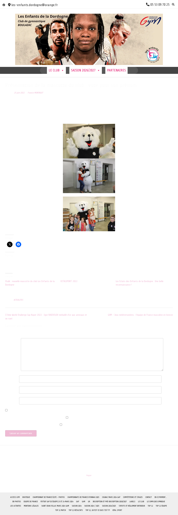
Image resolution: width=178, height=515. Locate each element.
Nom (8, 378)
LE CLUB (54, 70)
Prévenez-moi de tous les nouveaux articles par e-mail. (31, 426)
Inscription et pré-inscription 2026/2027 (110, 501)
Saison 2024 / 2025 (91, 506)
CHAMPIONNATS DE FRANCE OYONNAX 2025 (83, 497)
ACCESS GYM (15, 497)
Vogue (88, 475)
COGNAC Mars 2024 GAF (111, 497)
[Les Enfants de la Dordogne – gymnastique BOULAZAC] (89, 37)
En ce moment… (161, 497)
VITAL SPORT (117, 510)
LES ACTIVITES (15, 506)
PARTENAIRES (116, 70)
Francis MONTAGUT (35, 93)
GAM (83, 501)
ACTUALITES (18, 300)
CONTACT (148, 497)
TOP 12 (150, 506)
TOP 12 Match (60, 510)
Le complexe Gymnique (156, 501)
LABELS (132, 501)
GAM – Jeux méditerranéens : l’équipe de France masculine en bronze (140, 315)
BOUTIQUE (26, 497)
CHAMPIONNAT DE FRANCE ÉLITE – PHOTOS (49, 497)
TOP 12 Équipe (161, 506)
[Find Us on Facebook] (4, 5)
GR (89, 501)
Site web (9, 400)
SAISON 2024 (77, 506)
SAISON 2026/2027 (83, 70)
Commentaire (12, 341)
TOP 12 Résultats (76, 510)
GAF (77, 501)
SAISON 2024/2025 (109, 506)
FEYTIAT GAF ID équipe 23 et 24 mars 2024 (57, 501)
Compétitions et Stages (133, 497)
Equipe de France (31, 501)
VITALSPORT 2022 (69, 281)
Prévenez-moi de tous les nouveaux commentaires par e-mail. (34, 419)
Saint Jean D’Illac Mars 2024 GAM (55, 506)
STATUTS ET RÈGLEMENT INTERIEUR (132, 506)
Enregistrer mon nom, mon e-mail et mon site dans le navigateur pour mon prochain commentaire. (57, 410)
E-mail (9, 389)
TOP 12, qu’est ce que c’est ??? (98, 510)
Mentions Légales (31, 506)
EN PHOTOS (16, 501)
